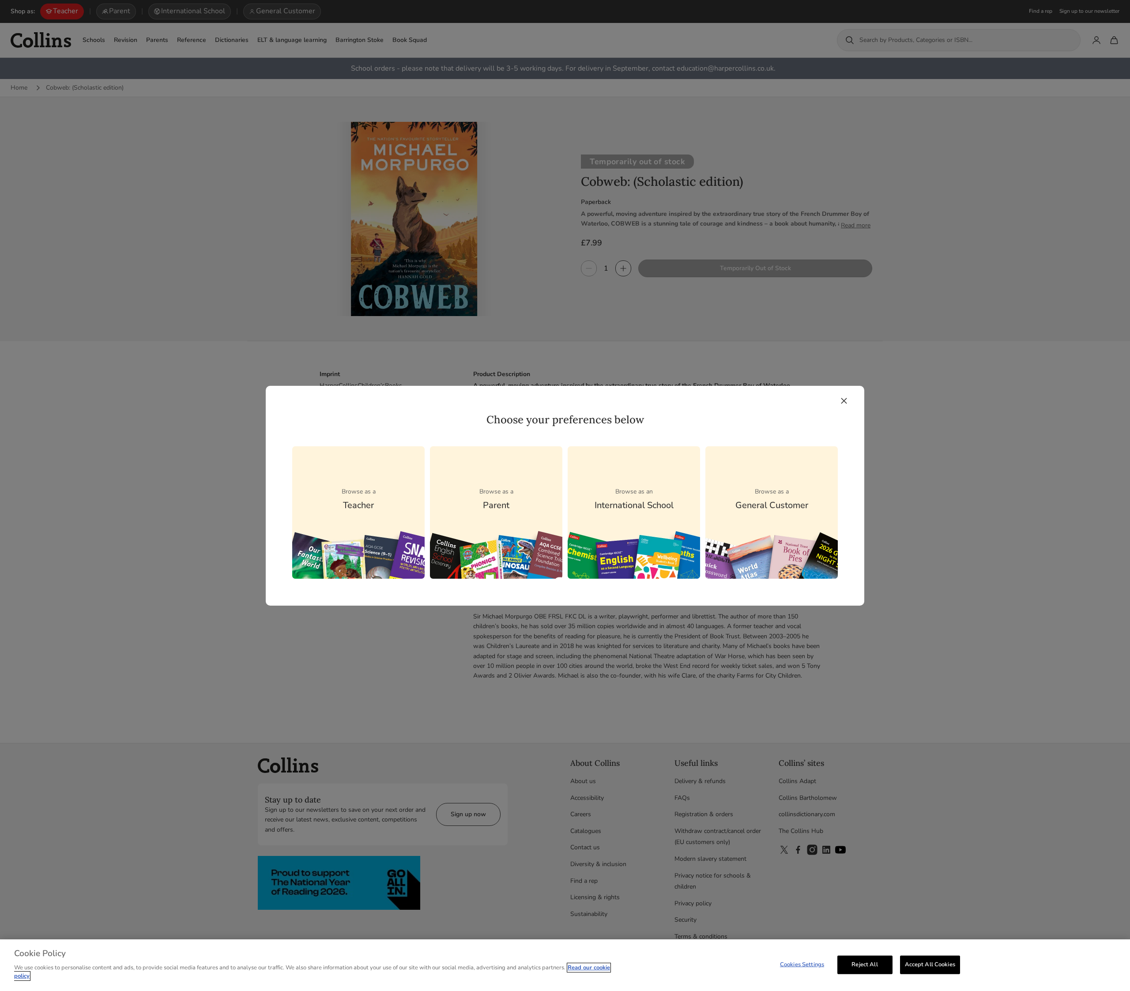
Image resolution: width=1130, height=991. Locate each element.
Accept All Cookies (930, 964)
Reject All (864, 964)
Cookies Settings (802, 964)
